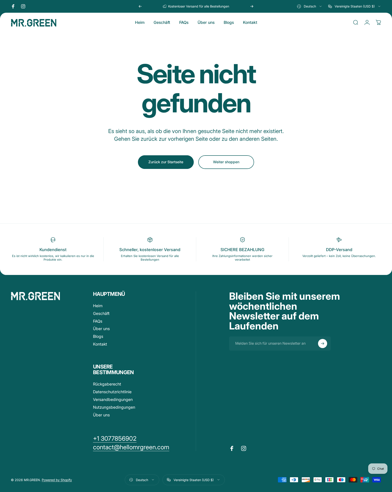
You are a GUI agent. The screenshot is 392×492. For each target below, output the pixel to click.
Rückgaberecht (107, 384)
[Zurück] (140, 6)
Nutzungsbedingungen (114, 407)
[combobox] (309, 6)
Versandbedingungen (113, 399)
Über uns (101, 328)
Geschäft (101, 313)
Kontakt (100, 344)
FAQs (97, 321)
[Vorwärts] (252, 6)
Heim (98, 305)
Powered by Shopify (57, 480)
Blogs (98, 336)
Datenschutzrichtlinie (112, 391)
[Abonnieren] (322, 343)
